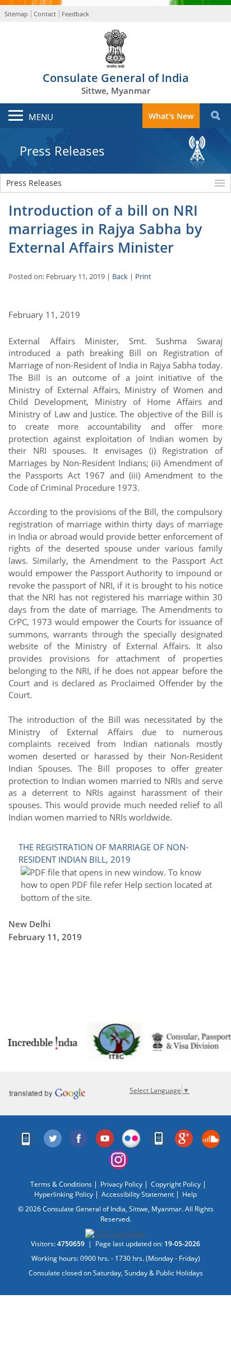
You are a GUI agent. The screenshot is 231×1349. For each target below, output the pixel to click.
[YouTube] (105, 1139)
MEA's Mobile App (26, 1139)
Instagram (118, 1159)
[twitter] (52, 1139)
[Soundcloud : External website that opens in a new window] (210, 1139)
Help (189, 1194)
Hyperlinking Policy (63, 1194)
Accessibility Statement (137, 1194)
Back (120, 276)
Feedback (75, 14)
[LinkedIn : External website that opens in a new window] (158, 1139)
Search (215, 115)
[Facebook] (79, 1139)
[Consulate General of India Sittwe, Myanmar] (115, 46)
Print (143, 276)
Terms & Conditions (61, 1184)
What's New (171, 116)
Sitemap (16, 14)
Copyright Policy (176, 1184)
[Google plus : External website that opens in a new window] (184, 1139)
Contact (45, 14)
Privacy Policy (121, 1184)
